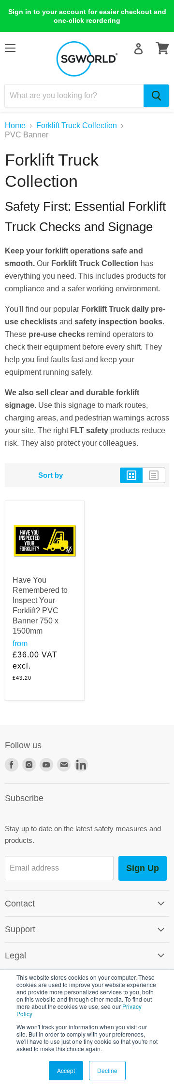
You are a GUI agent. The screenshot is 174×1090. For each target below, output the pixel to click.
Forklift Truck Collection (76, 125)
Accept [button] (66, 1070)
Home (15, 125)
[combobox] (74, 95)
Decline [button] (107, 1070)
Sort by (50, 475)
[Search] (156, 95)
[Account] (138, 48)
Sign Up (142, 868)
